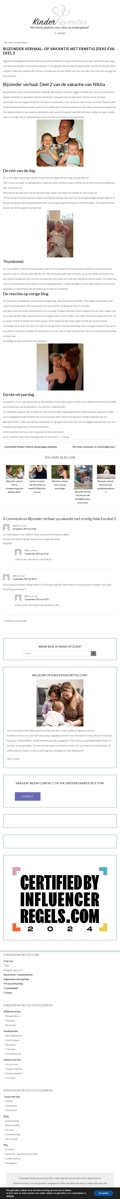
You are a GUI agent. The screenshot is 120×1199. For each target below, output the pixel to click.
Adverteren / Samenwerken (18, 974)
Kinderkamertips (12, 1011)
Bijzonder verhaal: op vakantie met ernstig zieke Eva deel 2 (59, 51)
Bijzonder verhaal (12, 42)
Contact (8, 992)
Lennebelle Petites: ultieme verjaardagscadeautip (31, 446)
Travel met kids (12, 1096)
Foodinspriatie (11, 1030)
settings (10, 1196)
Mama (24, 42)
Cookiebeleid (11, 988)
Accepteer (103, 1193)
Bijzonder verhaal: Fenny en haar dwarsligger (60, 485)
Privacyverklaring (13, 983)
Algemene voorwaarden (16, 979)
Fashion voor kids (12, 1059)
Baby (6, 1116)
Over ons (8, 960)
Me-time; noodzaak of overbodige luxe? (93, 446)
